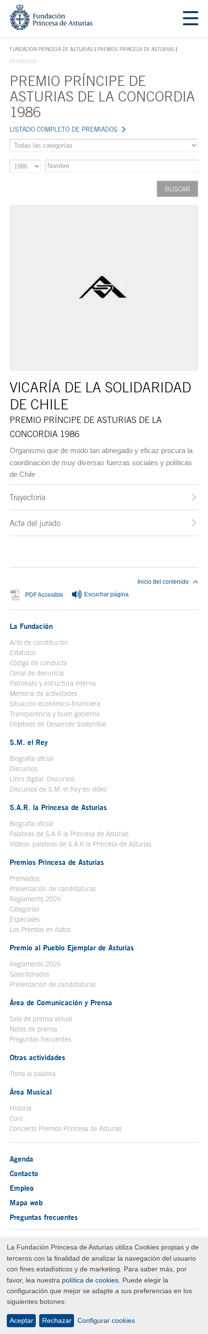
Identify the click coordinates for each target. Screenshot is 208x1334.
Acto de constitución (39, 642)
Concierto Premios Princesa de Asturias (66, 1128)
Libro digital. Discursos (42, 779)
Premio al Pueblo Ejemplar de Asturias (72, 947)
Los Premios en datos (40, 929)
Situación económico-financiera (55, 704)
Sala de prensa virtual (41, 1019)
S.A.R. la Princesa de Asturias (58, 807)
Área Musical (31, 1091)
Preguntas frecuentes (40, 1039)
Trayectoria (27, 497)
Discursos (23, 769)
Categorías (24, 909)
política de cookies (90, 1280)
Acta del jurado (35, 523)
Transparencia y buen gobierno (55, 714)
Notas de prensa (33, 1029)
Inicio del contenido (163, 581)
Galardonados (29, 974)
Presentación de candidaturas (53, 889)
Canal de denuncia (37, 673)
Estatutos (23, 653)
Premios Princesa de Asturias (135, 49)
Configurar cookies (106, 1320)
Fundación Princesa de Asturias (51, 49)
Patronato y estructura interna (53, 683)
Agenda (21, 1158)
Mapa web (26, 1202)
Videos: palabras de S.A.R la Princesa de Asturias (80, 844)
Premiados (25, 878)
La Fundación (31, 626)
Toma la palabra (33, 1074)
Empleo (22, 1187)
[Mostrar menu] (190, 19)
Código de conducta (38, 663)
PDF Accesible (44, 594)
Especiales (25, 919)
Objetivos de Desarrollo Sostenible (58, 724)
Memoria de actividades (43, 693)
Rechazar (57, 1320)
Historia (20, 1108)
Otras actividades (37, 1057)
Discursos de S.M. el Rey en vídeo (58, 789)
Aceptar (21, 1320)
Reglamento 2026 (35, 899)
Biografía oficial (31, 758)
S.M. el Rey (29, 742)
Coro (16, 1118)
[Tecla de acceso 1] (51, 27)
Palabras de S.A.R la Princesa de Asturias (69, 834)
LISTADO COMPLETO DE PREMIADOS (64, 129)
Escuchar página (106, 594)
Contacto (24, 1173)
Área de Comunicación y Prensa (61, 1002)
